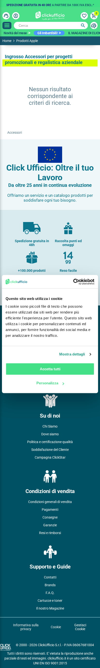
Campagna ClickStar (50, 457)
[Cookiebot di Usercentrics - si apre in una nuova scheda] (73, 282)
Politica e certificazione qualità (50, 442)
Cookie (56, 627)
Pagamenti (50, 509)
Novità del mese (15, 33)
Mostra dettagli (72, 354)
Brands (50, 585)
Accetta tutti (50, 369)
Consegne (50, 517)
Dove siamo (50, 434)
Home (6, 41)
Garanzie (50, 525)
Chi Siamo (50, 426)
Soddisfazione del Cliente (50, 450)
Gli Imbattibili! (47, 33)
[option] (50, 3)
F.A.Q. (50, 593)
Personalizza (47, 383)
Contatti (50, 577)
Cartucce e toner (50, 600)
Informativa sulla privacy (26, 627)
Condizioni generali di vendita (50, 502)
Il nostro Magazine (50, 608)
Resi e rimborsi (50, 533)
